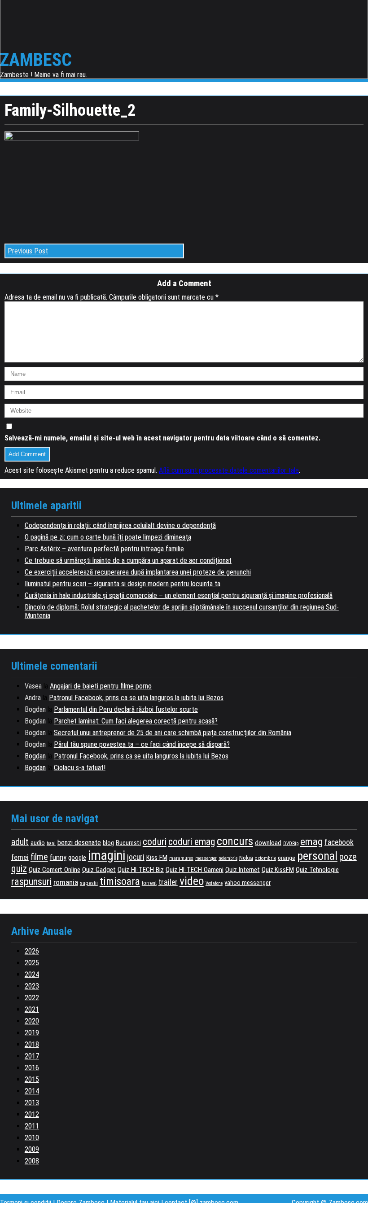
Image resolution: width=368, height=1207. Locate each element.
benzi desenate (79, 842)
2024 (32, 974)
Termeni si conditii (25, 1202)
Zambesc (36, 59)
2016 (32, 1067)
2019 (32, 1032)
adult (20, 842)
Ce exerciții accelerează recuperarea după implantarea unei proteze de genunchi (138, 572)
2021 (32, 1009)
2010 (32, 1137)
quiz (19, 868)
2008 (32, 1161)
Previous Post (28, 251)
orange (286, 857)
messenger (206, 858)
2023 (32, 986)
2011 (32, 1126)
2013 (32, 1102)
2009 (32, 1149)
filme (39, 856)
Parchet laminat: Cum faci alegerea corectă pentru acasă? (136, 721)
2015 (32, 1079)
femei (20, 857)
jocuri (136, 857)
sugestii (89, 883)
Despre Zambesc (81, 1202)
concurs (235, 841)
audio (38, 843)
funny (58, 857)
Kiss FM (156, 858)
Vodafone (214, 883)
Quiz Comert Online (54, 870)
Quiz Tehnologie (317, 870)
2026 (32, 951)
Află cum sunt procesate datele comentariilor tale (229, 470)
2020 (32, 1021)
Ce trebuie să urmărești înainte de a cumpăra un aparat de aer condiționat (128, 560)
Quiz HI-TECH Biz (141, 870)
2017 (32, 1056)
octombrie (265, 858)
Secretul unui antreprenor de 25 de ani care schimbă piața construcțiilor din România (172, 732)
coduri (154, 841)
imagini (106, 855)
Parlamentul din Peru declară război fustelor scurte (126, 709)
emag (311, 842)
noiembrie (228, 858)
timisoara (120, 881)
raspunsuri (31, 881)
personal (317, 856)
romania (65, 882)
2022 (32, 997)
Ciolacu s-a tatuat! (79, 767)
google (77, 858)
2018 (32, 1044)
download (268, 843)
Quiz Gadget (99, 870)
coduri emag (191, 841)
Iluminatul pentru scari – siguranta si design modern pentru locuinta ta (122, 584)
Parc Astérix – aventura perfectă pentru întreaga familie (104, 549)
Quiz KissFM (278, 870)
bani (51, 843)
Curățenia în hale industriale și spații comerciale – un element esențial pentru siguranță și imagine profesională (179, 595)
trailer (168, 882)
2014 (32, 1091)
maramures (181, 858)
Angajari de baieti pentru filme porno (101, 686)
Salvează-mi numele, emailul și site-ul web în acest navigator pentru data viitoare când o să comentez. (162, 438)
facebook (339, 842)
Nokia (246, 857)
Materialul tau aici (135, 1202)
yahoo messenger (247, 882)
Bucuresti (128, 843)
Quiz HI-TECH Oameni (194, 870)
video (192, 881)
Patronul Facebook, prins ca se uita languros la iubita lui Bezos (136, 697)
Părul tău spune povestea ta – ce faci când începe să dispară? (142, 744)
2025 (32, 963)
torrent (149, 883)
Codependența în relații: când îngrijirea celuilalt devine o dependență (120, 525)
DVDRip (290, 843)
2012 (32, 1114)
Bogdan (35, 756)
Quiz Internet (242, 870)
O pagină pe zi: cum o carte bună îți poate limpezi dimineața (108, 537)
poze (348, 857)
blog (108, 842)
